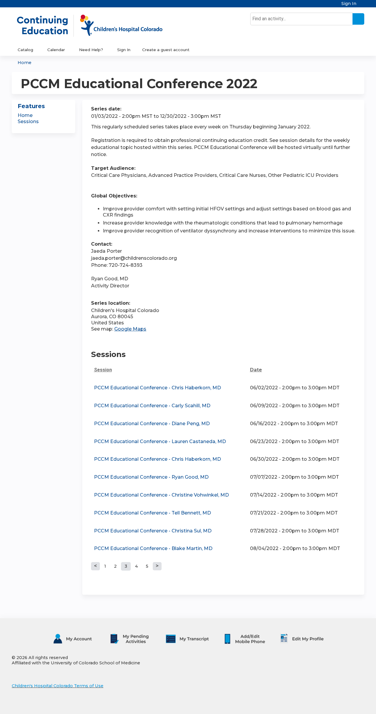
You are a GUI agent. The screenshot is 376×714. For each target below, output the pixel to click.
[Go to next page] (157, 566)
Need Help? (91, 49)
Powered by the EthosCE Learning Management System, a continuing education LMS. (343, 704)
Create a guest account (165, 49)
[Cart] (362, 5)
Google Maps (130, 329)
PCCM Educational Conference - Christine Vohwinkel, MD (161, 495)
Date (256, 370)
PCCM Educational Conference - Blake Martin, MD (153, 548)
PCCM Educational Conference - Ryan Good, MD (151, 477)
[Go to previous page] (95, 566)
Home (24, 62)
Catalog (25, 49)
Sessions (28, 121)
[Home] (96, 25)
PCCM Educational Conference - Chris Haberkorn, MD (157, 387)
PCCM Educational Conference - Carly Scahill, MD (152, 405)
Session (103, 370)
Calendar (56, 49)
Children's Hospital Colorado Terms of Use (57, 685)
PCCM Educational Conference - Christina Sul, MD (153, 531)
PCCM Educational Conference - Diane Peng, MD (152, 423)
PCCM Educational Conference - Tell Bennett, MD (152, 513)
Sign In (348, 3)
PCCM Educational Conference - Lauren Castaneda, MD (160, 441)
